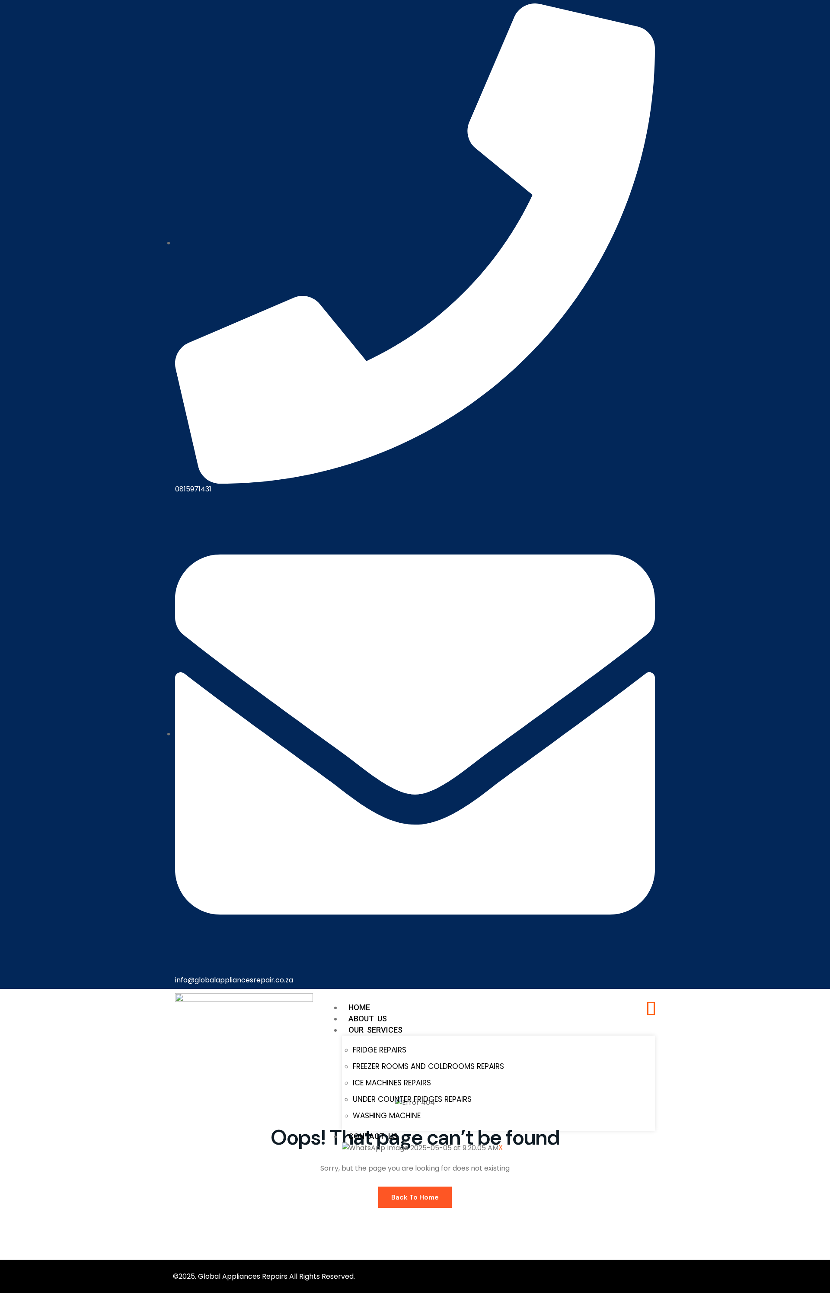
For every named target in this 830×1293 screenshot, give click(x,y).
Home (359, 1007)
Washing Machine (387, 1115)
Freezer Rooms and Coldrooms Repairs (428, 1066)
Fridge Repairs (379, 1050)
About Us (367, 1018)
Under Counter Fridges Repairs (412, 1099)
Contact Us (373, 1136)
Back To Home (415, 1197)
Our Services (375, 1029)
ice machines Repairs (392, 1083)
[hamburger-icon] (651, 1008)
